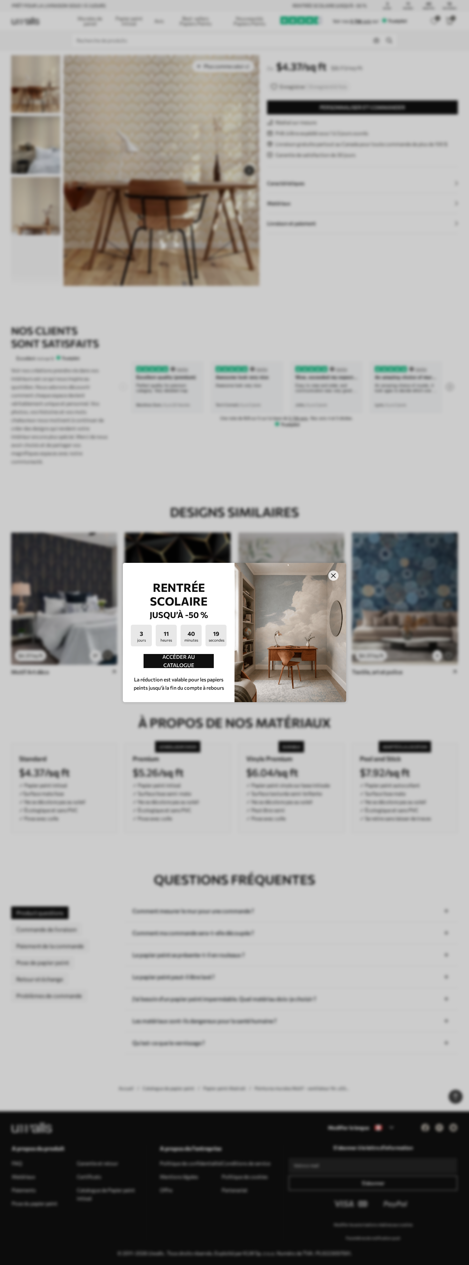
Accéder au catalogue (178, 661)
